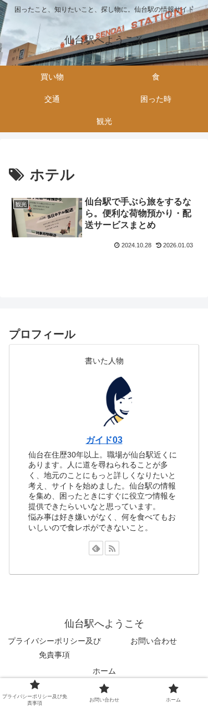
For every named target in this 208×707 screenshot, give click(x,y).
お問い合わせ (153, 640)
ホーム (104, 670)
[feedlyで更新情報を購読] (96, 548)
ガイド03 (104, 440)
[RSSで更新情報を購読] (112, 548)
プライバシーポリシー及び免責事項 (54, 647)
